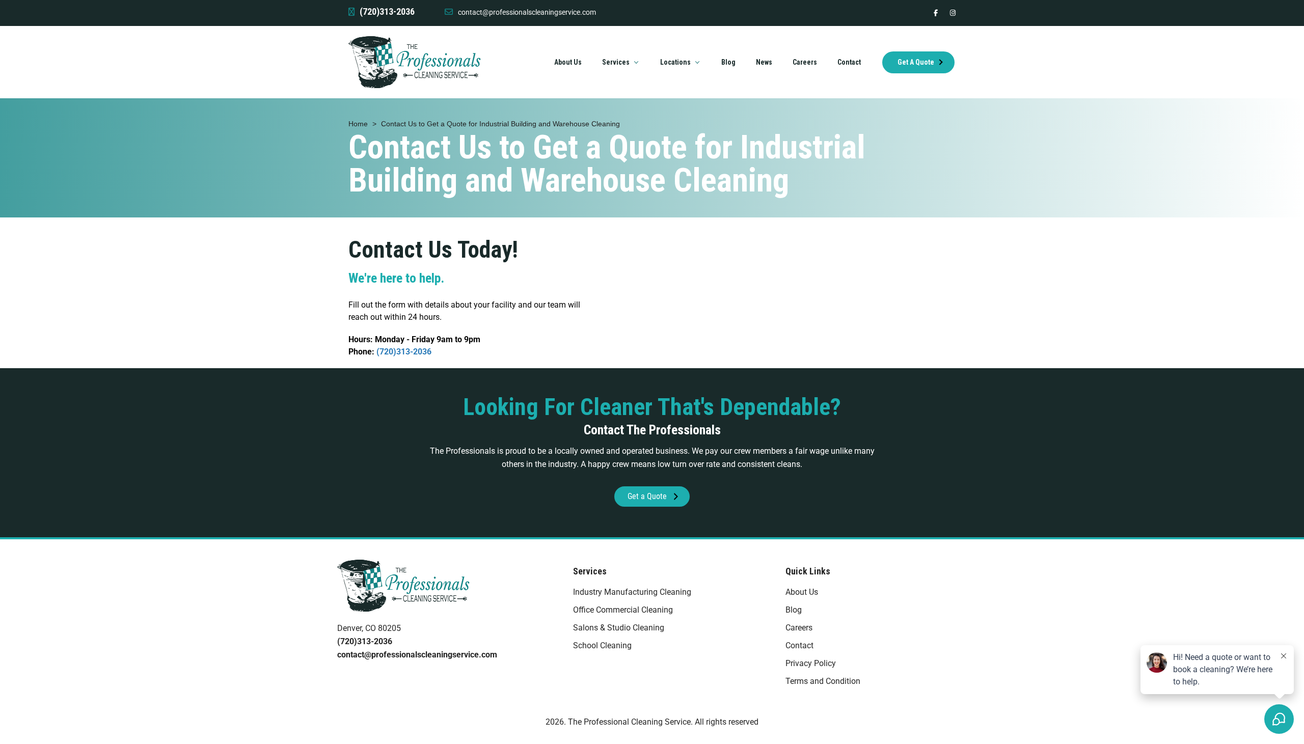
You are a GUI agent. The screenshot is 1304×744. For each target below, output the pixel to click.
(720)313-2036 (403, 351)
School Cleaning (602, 645)
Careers (798, 627)
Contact (799, 645)
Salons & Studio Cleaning (618, 627)
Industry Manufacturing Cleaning (632, 592)
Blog (793, 610)
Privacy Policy (810, 663)
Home (358, 124)
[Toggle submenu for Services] (636, 62)
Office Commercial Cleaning (623, 610)
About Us (801, 592)
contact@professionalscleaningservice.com (527, 12)
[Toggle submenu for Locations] (697, 62)
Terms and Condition (822, 681)
